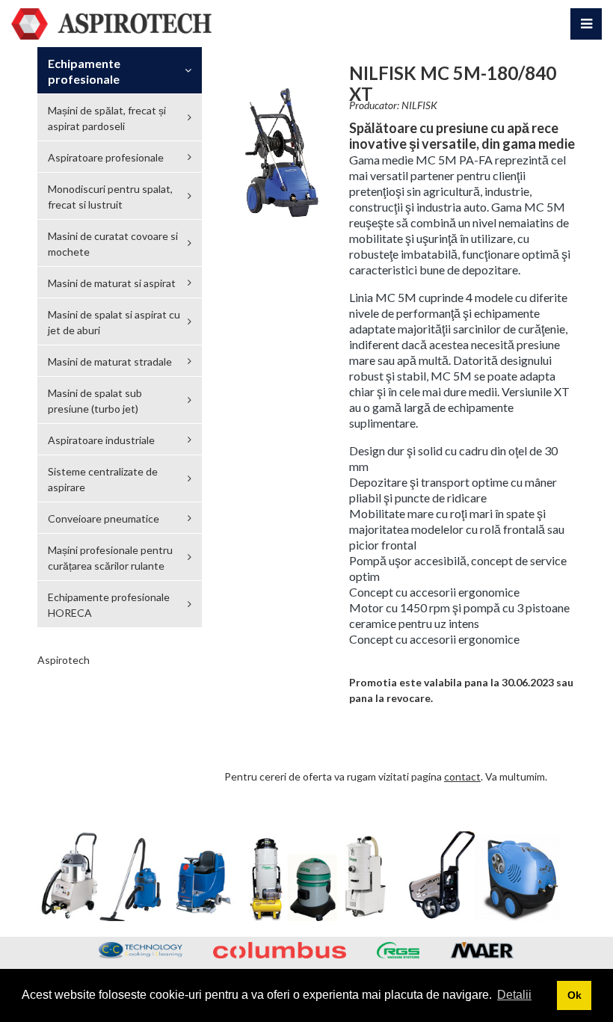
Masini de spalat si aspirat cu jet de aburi (114, 322)
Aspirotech (63, 659)
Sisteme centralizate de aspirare (103, 479)
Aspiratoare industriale (101, 440)
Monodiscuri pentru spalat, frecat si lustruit (110, 196)
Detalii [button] (514, 994)
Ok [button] (574, 995)
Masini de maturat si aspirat (112, 283)
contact (462, 776)
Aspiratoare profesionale (106, 157)
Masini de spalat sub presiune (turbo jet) (95, 401)
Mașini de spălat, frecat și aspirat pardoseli (107, 118)
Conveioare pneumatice (103, 518)
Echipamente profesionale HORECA (109, 605)
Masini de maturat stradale (110, 361)
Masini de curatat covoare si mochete (113, 244)
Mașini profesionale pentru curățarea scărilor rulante (110, 558)
